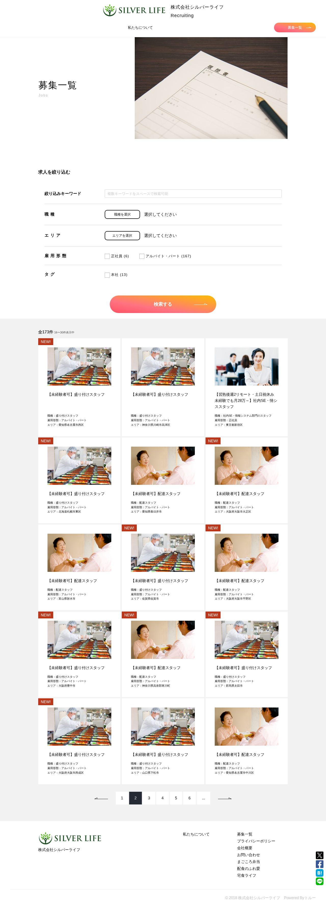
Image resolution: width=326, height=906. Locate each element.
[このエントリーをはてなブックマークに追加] (319, 873)
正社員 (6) (120, 256)
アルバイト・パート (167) (168, 256)
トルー (310, 898)
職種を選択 (122, 214)
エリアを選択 (122, 235)
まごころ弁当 (248, 861)
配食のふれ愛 (248, 868)
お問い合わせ (248, 855)
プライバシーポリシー (256, 841)
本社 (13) (119, 275)
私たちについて (140, 27)
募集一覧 (295, 27)
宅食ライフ (246, 875)
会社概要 (244, 848)
